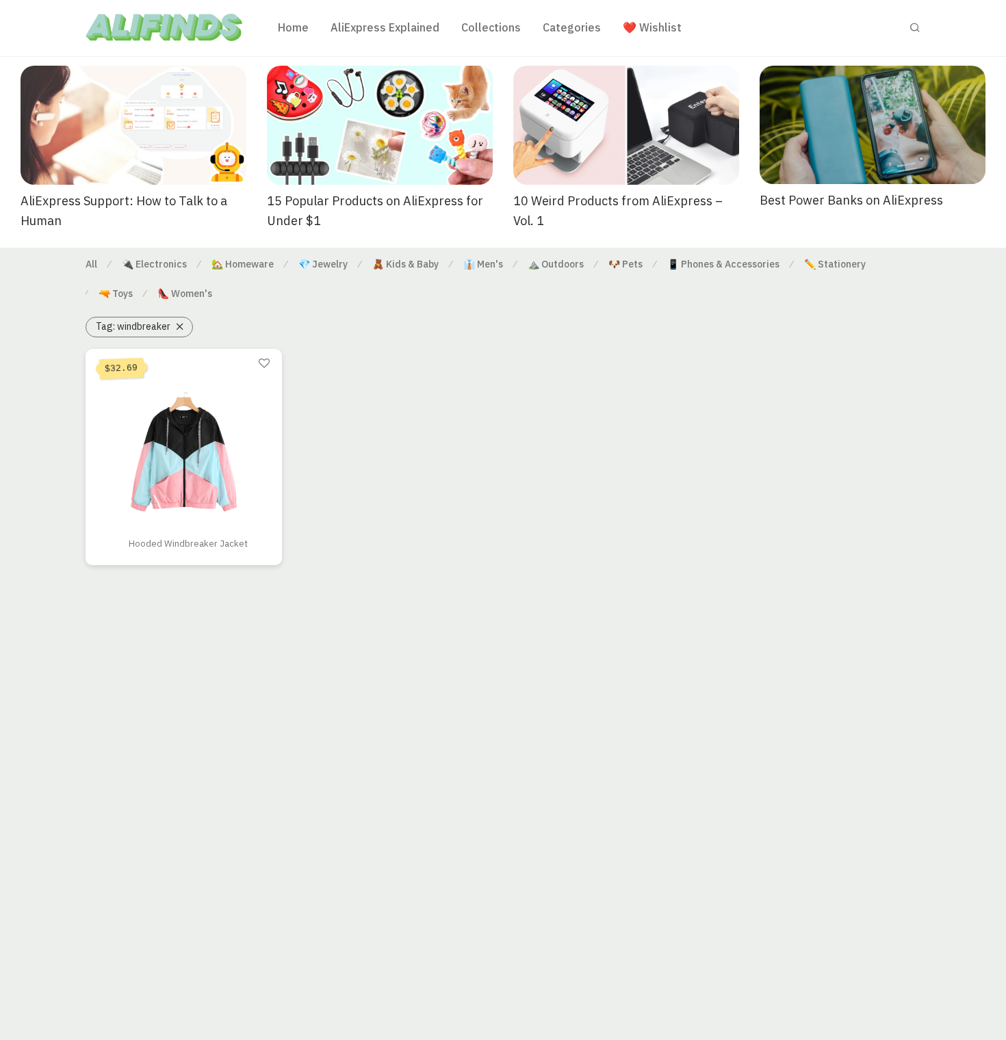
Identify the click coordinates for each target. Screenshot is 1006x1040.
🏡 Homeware (242, 264)
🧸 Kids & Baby (405, 264)
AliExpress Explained (385, 27)
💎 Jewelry (323, 264)
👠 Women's (184, 293)
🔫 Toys (116, 293)
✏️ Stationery (835, 264)
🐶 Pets (625, 264)
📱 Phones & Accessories (723, 264)
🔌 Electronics (154, 264)
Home (293, 27)
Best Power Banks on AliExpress (851, 200)
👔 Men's (483, 264)
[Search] (915, 27)
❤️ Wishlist (652, 27)
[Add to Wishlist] (264, 364)
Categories (572, 27)
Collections (491, 27)
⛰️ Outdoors (556, 264)
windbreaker (133, 326)
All (91, 264)
